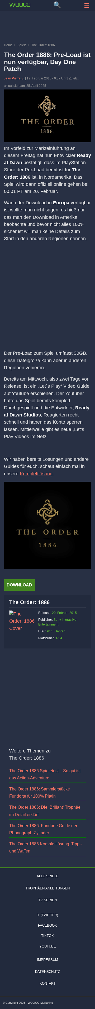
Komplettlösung (36, 473)
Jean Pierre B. (14, 78)
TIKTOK (47, 936)
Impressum (47, 960)
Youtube (47, 946)
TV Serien (47, 900)
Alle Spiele (48, 876)
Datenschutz (47, 972)
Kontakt (48, 984)
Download (19, 585)
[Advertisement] (47, 28)
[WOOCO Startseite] (19, 5)
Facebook (47, 925)
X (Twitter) (47, 915)
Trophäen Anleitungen (48, 888)
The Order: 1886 (29, 602)
